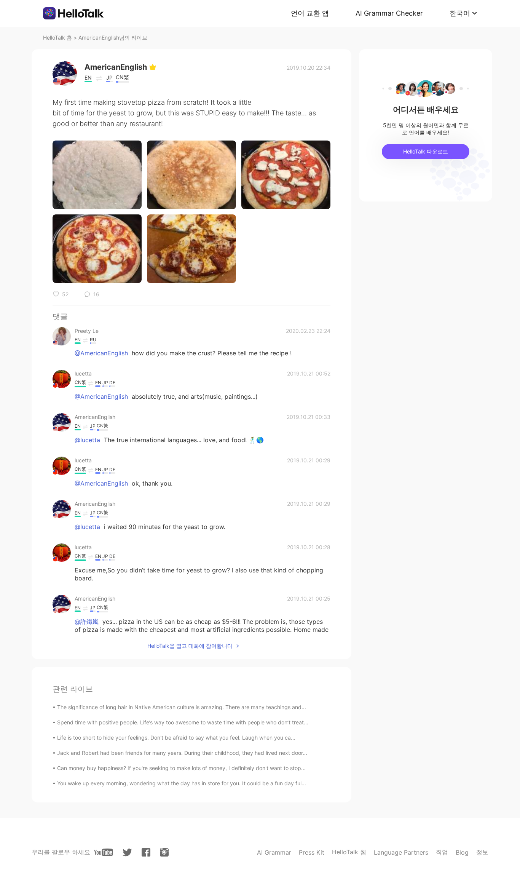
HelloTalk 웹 (349, 852)
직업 (442, 852)
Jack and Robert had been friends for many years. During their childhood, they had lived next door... (182, 753)
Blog (462, 852)
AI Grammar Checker (389, 13)
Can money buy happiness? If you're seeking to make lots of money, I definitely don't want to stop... (181, 768)
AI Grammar (274, 852)
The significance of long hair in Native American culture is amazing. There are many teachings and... (181, 707)
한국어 (460, 13)
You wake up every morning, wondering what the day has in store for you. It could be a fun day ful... (181, 783)
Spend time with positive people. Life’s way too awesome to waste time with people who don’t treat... (182, 722)
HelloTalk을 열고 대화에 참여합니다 (190, 645)
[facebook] (146, 852)
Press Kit (311, 852)
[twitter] (127, 853)
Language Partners (401, 852)
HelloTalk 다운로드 (425, 151)
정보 (482, 852)
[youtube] (103, 852)
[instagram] (164, 852)
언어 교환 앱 (310, 13)
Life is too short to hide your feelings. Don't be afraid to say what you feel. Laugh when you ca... (176, 737)
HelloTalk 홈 (57, 37)
